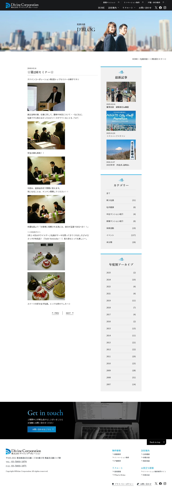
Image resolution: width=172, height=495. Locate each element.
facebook (160, 7)
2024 (108, 279)
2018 (108, 307)
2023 (108, 286)
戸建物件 (117, 461)
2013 (108, 342)
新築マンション (109, 2)
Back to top (155, 442)
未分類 (109, 242)
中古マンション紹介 (114, 214)
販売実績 (146, 461)
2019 (108, 300)
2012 (108, 349)
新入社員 (110, 200)
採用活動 (110, 228)
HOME (101, 7)
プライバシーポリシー (124, 483)
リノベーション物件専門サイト (154, 471)
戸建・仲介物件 (154, 2)
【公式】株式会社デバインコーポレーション (22, 5)
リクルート (127, 7)
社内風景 (110, 207)
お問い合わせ (145, 7)
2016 (108, 321)
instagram (165, 7)
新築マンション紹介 (114, 221)
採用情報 (117, 471)
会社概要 (146, 454)
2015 (108, 328)
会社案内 (112, 7)
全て (108, 193)
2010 (108, 363)
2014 (108, 335)
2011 (108, 356)
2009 (108, 370)
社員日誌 (144, 59)
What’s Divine (119, 475)
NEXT (68, 313)
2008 (108, 377)
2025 (108, 272)
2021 (108, 293)
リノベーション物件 (132, 2)
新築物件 (117, 454)
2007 (108, 384)
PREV (57, 313)
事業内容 (146, 457)
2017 (108, 314)
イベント (110, 235)
